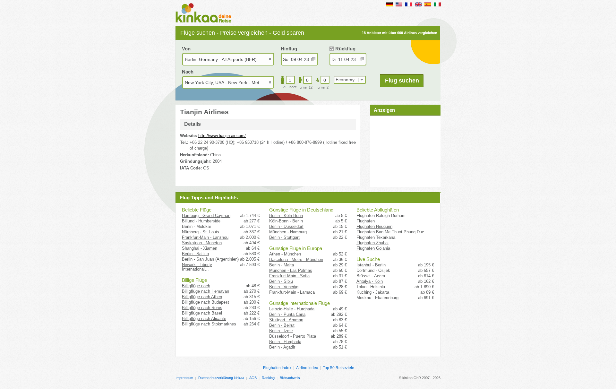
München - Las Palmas (290, 270)
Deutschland (389, 4)
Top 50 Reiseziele (338, 368)
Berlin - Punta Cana (287, 314)
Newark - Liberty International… (197, 267)
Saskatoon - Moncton (202, 242)
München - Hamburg (288, 231)
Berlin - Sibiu (281, 281)
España (427, 4)
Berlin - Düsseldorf (286, 226)
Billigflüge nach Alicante (204, 318)
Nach (187, 71)
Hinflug (289, 48)
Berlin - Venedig (283, 286)
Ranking (268, 378)
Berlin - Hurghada (285, 341)
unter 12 (306, 87)
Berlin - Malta (281, 265)
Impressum (184, 378)
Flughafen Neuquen (374, 226)
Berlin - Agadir (282, 347)
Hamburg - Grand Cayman (206, 215)
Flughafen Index (277, 368)
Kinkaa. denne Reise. (205, 13)
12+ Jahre (289, 87)
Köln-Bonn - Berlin (286, 221)
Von (186, 48)
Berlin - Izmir (281, 330)
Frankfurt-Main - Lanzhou (205, 237)
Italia (437, 4)
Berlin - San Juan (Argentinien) (210, 259)
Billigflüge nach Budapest (205, 302)
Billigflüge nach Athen (202, 296)
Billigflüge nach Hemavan (205, 291)
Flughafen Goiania (373, 248)
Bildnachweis (290, 378)
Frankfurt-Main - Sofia (289, 275)
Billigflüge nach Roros (202, 307)
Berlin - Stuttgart (284, 237)
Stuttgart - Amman (286, 319)
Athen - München (285, 254)
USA (399, 4)
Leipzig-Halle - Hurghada (291, 309)
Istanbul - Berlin (371, 265)
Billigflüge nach (196, 285)
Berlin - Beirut (282, 325)
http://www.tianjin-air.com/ (222, 135)
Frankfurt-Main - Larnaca (292, 292)
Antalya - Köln (369, 281)
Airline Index (307, 368)
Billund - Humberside (201, 221)
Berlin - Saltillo (195, 253)
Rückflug (345, 48)
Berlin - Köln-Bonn (286, 215)
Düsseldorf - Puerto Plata (292, 336)
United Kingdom (418, 4)
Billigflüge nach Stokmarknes (209, 324)
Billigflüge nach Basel (202, 313)
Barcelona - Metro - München (296, 259)
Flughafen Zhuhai (372, 242)
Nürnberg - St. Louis (200, 231)
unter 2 (323, 87)
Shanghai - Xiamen (199, 248)
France (408, 4)
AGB (253, 378)
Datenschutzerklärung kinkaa (221, 378)
